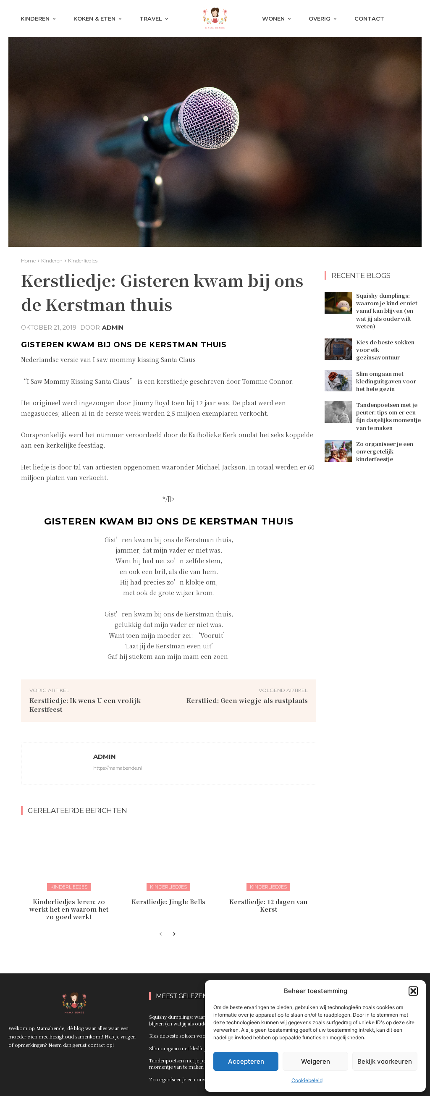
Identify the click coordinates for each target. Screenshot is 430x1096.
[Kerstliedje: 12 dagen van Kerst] (268, 857)
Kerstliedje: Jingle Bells (168, 901)
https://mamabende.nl (117, 768)
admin (112, 327)
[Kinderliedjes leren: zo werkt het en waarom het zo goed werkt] (69, 857)
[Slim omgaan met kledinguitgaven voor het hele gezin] (338, 381)
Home (28, 260)
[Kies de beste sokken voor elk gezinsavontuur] (338, 349)
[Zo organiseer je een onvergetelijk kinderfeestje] (338, 451)
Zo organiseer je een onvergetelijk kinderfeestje (384, 451)
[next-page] (174, 934)
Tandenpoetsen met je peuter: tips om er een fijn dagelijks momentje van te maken (388, 416)
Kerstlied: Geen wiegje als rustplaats (247, 700)
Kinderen (52, 260)
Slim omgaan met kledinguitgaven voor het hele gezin (386, 381)
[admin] (57, 763)
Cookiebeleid (306, 1080)
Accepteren (246, 1061)
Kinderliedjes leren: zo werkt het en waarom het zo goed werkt (68, 909)
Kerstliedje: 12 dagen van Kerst (268, 905)
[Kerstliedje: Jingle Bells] (169, 857)
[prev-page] (160, 934)
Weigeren (315, 1061)
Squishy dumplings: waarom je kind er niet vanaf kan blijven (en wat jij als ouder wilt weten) (386, 310)
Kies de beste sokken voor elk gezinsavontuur (200, 1035)
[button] (413, 991)
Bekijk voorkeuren (384, 1061)
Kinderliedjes (82, 260)
